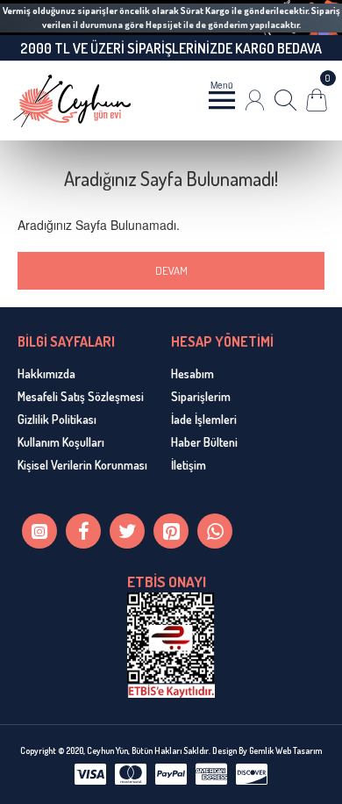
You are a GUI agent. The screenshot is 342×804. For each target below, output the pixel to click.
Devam (171, 270)
